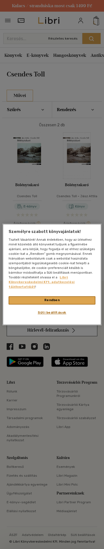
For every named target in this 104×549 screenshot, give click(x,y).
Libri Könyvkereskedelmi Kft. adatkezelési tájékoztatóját (42, 282)
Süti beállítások (52, 313)
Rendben (52, 300)
